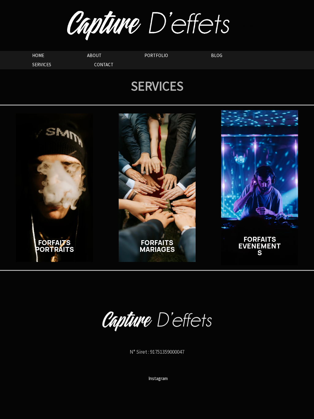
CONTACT (103, 64)
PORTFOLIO (156, 55)
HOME (38, 55)
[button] (54, 188)
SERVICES (41, 64)
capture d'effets (248, 25)
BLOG (216, 55)
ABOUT (94, 55)
